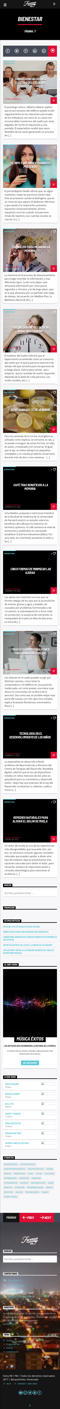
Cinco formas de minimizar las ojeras (30, 570)
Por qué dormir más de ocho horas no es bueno (30, 329)
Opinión (19, 1187)
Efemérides (10, 1178)
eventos (24, 1178)
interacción (38, 1183)
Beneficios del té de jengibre (31, 410)
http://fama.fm (15, 1280)
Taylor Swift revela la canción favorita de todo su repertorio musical (28, 951)
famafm (36, 1178)
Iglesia (24, 1183)
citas (39, 1173)
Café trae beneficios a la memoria (30, 486)
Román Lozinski (12, 1093)
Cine (30, 1173)
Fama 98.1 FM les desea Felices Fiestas (21, 926)
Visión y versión (13, 1113)
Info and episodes (30, 1063)
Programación (13, 1344)
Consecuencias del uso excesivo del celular (30, 80)
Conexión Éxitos (13, 1123)
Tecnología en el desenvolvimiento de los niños (30, 735)
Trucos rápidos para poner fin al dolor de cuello (31, 651)
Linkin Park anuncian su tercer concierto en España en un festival (30, 938)
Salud (19, 1192)
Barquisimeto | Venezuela (20, 1296)
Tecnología (32, 1192)
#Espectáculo (36, 1169)
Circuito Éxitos (10, 1324)
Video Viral (10, 1196)
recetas (8, 1192)
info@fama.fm (15, 1291)
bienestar (19, 1173)
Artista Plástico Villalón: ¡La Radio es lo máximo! (27, 945)
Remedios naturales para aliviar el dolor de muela (30, 819)
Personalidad (35, 1187)
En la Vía (9, 1103)
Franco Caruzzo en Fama (17, 1143)
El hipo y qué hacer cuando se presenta (31, 164)
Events (9, 1347)
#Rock (7, 1173)
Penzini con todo (13, 1133)
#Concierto (11, 1164)
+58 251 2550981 (16, 1285)
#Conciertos (28, 1164)
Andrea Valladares (13, 99)
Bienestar (9, 63)
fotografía (10, 1183)
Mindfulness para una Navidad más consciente (26, 931)
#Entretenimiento (14, 1169)
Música (8, 1187)
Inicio (9, 1340)
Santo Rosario (12, 1084)
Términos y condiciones (27, 1383)
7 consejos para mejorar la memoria (30, 249)
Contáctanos (12, 1351)
